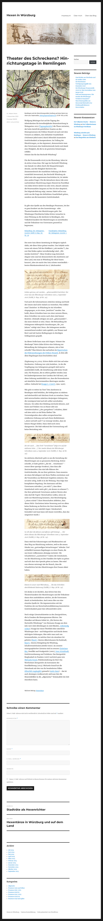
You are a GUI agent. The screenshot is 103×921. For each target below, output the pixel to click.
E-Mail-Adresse (14, 759)
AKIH (8, 122)
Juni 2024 (11, 852)
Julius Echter (15, 122)
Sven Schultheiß (62, 651)
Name (9, 749)
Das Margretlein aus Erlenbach (86, 137)
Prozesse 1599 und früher (16, 888)
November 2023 (13, 867)
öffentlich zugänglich (33, 671)
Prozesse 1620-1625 (14, 894)
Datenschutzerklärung (28, 912)
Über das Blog (90, 16)
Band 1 (34, 640)
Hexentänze (40, 691)
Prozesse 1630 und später (16, 899)
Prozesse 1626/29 (14, 896)
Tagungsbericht (46, 126)
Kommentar (12, 718)
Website (10, 769)
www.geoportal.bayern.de (48, 115)
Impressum (66, 16)
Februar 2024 (12, 861)
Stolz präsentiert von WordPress (47, 912)
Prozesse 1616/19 (12, 119)
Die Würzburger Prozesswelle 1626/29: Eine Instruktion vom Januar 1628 (85, 90)
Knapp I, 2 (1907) (48, 384)
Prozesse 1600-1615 (14, 890)
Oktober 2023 (12, 869)
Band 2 (27, 643)
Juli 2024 (11, 850)
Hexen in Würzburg (21, 15)
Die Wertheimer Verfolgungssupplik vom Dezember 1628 (83, 84)
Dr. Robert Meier (12, 113)
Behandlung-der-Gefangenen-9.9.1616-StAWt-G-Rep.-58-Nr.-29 (35, 233)
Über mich (78, 16)
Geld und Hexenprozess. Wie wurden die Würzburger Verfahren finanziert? (85, 97)
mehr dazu (54, 671)
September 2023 (13, 871)
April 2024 (11, 856)
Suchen (76, 59)
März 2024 (11, 858)
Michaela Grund (31, 660)
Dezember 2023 (13, 865)
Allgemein (11, 886)
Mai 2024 (11, 854)
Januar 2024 (12, 863)
